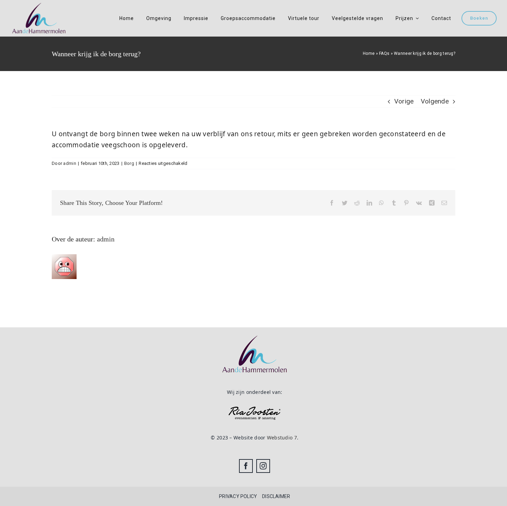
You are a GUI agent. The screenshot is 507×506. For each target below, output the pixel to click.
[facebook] (246, 466)
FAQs (384, 53)
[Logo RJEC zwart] (254, 410)
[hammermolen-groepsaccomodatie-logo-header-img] (38, 5)
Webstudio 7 (282, 437)
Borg (129, 163)
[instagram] (263, 466)
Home (369, 53)
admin (69, 163)
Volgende (435, 101)
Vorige (404, 101)
